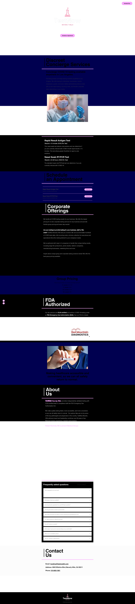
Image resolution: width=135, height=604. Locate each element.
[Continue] (67, 39)
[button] (88, 189)
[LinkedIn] (4, 303)
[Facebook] (4, 301)
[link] (63, 189)
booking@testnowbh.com (59, 564)
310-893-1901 (55, 570)
